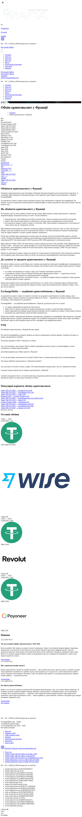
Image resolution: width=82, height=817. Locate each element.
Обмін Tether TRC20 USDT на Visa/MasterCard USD (24, 758)
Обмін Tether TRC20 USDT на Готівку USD (21, 754)
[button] (39, 101)
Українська (5, 28)
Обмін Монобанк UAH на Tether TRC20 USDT (22, 760)
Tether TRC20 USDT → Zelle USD (13, 394)
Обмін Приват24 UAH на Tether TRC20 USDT (22, 762)
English (3, 36)
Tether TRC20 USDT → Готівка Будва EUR (16, 390)
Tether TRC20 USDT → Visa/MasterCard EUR (17, 404)
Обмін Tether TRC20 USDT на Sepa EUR (20, 756)
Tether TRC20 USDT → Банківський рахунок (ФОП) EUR (22, 398)
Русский (4, 32)
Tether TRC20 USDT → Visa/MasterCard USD (17, 406)
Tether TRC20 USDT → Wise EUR (13, 400)
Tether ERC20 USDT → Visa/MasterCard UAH (17, 392)
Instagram (8, 748)
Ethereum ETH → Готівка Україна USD (15, 396)
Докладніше (5, 659)
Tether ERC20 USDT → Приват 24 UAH (15, 408)
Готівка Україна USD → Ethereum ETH (15, 402)
